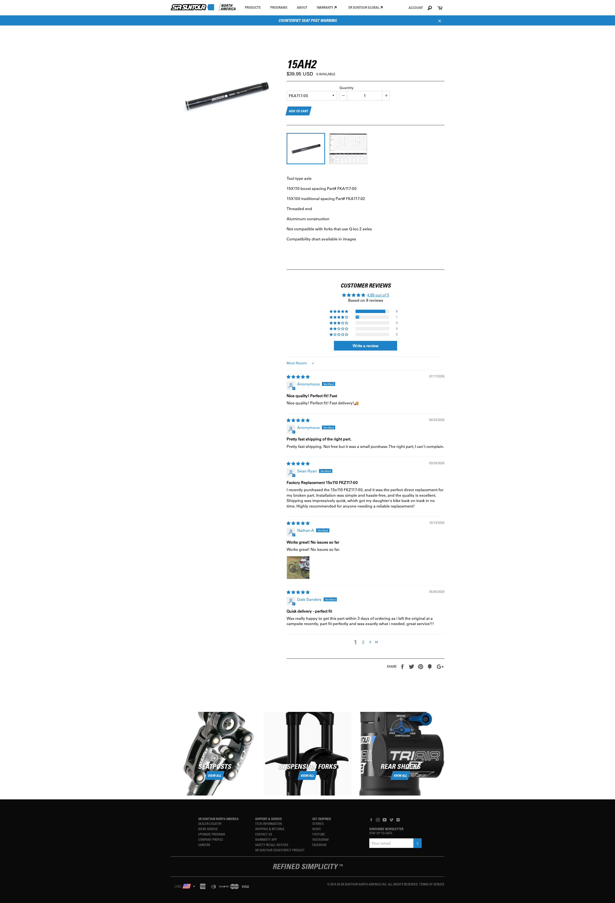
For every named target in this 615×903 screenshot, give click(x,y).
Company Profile (210, 839)
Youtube (318, 834)
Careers (204, 845)
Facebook (319, 845)
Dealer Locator (209, 823)
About (302, 7)
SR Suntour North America (218, 819)
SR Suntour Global (364, 7)
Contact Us (263, 834)
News (316, 829)
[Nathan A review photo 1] (298, 567)
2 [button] (363, 642)
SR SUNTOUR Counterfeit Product (280, 850)
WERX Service (208, 829)
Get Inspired (321, 819)
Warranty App (266, 839)
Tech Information (268, 823)
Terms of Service (431, 884)
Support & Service (268, 819)
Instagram (320, 839)
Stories (318, 823)
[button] (339, 311)
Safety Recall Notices (271, 845)
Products (253, 7)
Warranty (325, 7)
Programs (278, 7)
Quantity (346, 88)
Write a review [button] (365, 345)
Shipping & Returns (269, 829)
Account (416, 8)
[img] (298, 376)
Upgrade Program (211, 834)
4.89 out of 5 (378, 294)
